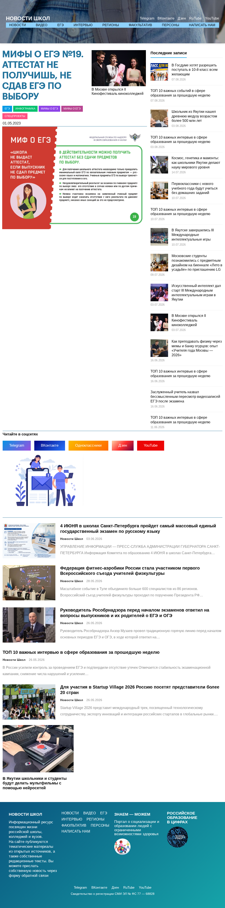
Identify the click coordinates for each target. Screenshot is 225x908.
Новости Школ (28, 18)
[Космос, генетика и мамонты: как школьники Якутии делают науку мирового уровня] (159, 165)
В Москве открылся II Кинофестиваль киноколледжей (117, 91)
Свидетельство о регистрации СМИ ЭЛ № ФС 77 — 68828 (112, 893)
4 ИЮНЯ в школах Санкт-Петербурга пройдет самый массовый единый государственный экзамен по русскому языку (138, 528)
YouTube (151, 445)
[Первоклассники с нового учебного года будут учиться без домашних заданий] (159, 191)
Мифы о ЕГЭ (49, 108)
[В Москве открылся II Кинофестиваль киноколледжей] (159, 323)
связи (44, 875)
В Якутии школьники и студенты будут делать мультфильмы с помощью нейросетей (35, 783)
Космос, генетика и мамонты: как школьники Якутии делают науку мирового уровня (196, 162)
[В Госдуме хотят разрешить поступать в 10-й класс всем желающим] (159, 72)
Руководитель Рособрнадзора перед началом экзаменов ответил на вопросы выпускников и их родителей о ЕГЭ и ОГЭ (134, 612)
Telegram (16, 445)
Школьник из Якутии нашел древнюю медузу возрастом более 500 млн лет (194, 116)
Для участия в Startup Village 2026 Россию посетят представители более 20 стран (139, 689)
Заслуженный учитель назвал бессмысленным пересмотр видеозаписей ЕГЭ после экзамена (185, 396)
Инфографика (25, 108)
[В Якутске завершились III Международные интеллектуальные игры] (159, 237)
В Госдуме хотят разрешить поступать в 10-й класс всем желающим (195, 69)
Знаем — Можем (132, 814)
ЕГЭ (7, 108)
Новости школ (25, 814)
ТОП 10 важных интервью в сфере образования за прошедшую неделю (81, 652)
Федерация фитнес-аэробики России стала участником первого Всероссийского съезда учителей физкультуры (130, 570)
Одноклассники (88, 445)
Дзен (122, 445)
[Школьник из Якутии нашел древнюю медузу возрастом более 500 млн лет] (159, 119)
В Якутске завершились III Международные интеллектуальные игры (193, 234)
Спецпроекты (15, 116)
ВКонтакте (49, 445)
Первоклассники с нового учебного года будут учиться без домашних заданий (195, 188)
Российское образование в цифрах (182, 817)
